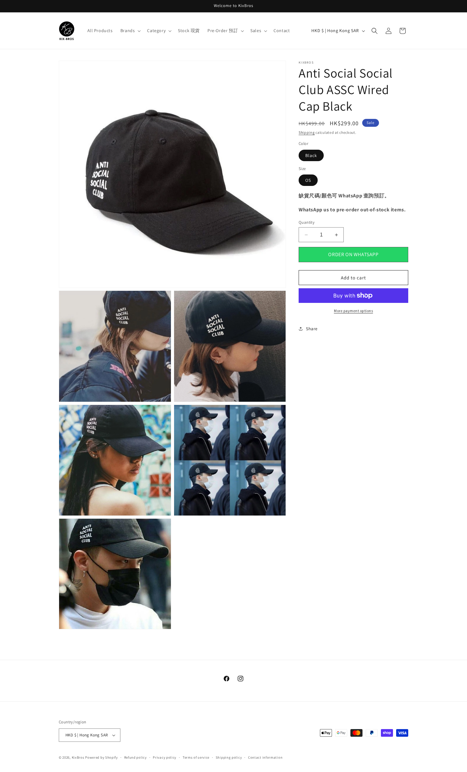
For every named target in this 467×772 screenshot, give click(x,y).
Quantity (307, 222)
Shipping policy (229, 757)
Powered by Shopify (101, 757)
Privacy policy (164, 757)
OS (308, 180)
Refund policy (135, 757)
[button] (130, 30)
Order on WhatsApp (353, 254)
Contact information (265, 757)
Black (311, 155)
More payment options (353, 310)
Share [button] (312, 328)
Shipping (307, 132)
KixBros (78, 757)
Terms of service (196, 757)
